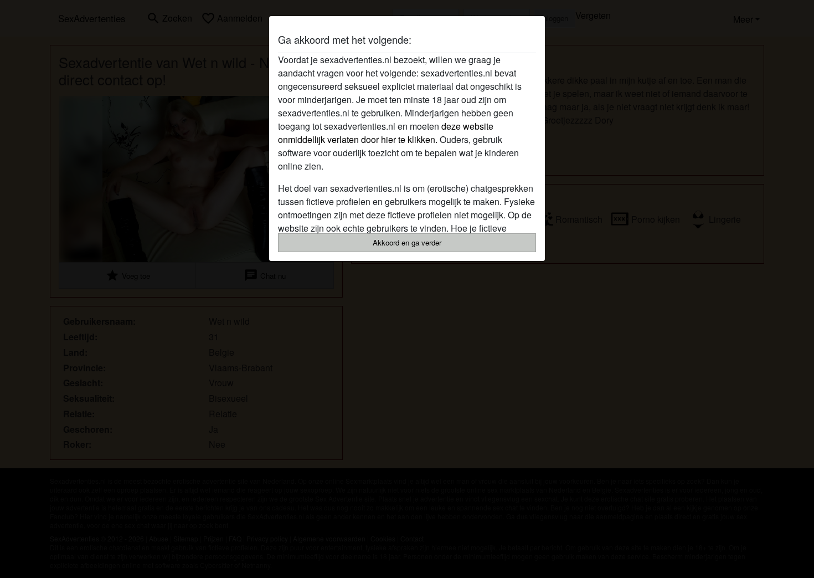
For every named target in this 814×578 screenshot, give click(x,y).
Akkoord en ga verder (407, 242)
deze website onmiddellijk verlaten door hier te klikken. (385, 133)
